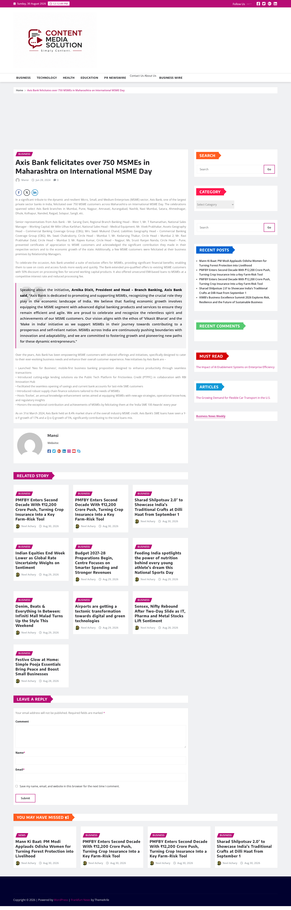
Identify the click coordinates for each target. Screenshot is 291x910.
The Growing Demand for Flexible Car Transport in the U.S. (233, 398)
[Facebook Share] (18, 192)
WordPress (61, 900)
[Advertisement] (145, 119)
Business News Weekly (210, 416)
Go (269, 169)
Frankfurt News (80, 900)
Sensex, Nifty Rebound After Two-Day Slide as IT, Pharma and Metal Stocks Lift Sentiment (160, 613)
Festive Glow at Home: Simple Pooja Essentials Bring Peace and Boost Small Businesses (38, 666)
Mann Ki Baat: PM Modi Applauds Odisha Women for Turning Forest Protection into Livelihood (44, 848)
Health (69, 77)
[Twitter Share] (27, 192)
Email (20, 769)
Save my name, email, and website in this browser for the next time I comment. (70, 786)
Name (20, 753)
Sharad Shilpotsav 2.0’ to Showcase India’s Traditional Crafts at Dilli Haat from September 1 (159, 507)
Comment (22, 721)
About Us (150, 76)
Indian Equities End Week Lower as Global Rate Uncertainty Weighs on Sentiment (40, 560)
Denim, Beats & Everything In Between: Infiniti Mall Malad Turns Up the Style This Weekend (39, 616)
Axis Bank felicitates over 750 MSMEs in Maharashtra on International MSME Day (76, 90)
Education (89, 77)
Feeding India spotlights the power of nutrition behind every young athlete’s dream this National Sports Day (158, 562)
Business (23, 77)
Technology (47, 77)
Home (19, 90)
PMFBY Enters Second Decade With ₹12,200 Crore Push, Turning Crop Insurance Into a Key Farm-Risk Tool (39, 509)
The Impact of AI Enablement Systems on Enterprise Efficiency (235, 367)
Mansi (25, 180)
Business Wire (171, 77)
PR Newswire (115, 77)
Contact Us (136, 76)
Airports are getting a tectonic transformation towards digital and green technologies (100, 613)
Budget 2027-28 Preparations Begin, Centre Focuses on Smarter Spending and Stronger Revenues (96, 562)
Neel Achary (28, 526)
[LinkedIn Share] (35, 192)
